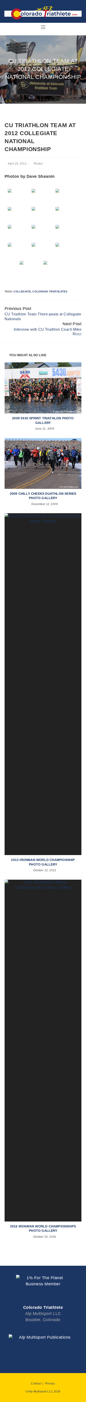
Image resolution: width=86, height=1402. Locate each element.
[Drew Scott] (66, 233)
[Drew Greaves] (19, 233)
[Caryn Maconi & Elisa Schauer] (31, 269)
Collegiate (22, 291)
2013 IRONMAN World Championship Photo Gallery (43, 862)
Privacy (50, 1383)
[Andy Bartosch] (66, 251)
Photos (38, 163)
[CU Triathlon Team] (19, 197)
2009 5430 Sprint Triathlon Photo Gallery (43, 420)
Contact (36, 1383)
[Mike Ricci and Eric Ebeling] (19, 215)
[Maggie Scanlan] (43, 215)
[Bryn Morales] (66, 215)
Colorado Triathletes (49, 291)
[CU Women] (66, 197)
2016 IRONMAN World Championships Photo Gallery (43, 1228)
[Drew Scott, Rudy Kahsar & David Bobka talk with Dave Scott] (43, 197)
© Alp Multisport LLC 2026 (43, 1391)
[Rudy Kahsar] (43, 233)
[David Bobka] (19, 251)
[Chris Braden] (43, 251)
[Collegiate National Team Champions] (55, 269)
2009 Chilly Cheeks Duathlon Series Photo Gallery (43, 496)
